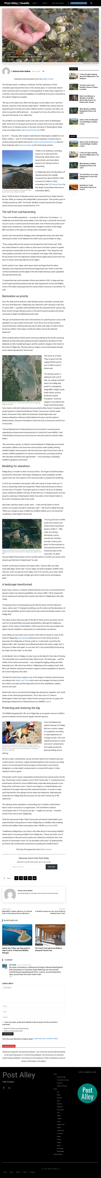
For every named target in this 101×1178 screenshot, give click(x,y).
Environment (10, 52)
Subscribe (51, 867)
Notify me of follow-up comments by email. (16, 1028)
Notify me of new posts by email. (13, 1031)
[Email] (30, 878)
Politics (72, 78)
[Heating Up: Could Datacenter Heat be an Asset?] (73, 187)
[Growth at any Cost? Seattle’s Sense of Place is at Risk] (73, 87)
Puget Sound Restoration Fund (45, 142)
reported (47, 826)
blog (71, 100)
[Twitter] (9, 1088)
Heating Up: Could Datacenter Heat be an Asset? (88, 187)
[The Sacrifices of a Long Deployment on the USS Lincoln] (73, 176)
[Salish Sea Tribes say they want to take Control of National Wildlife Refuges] (17, 935)
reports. (48, 702)
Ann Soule (12, 965)
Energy (71, 189)
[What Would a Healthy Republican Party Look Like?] (73, 111)
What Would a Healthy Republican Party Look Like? (88, 111)
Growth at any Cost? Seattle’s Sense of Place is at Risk (89, 87)
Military (71, 178)
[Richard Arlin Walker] (6, 71)
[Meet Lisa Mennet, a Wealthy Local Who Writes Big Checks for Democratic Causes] (73, 98)
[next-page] (73, 129)
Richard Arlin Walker (22, 71)
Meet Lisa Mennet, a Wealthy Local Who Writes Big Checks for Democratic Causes (88, 99)
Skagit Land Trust (22, 680)
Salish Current (47, 79)
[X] (21, 878)
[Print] (34, 878)
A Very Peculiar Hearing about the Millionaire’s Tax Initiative (89, 76)
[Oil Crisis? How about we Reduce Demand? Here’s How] (50, 935)
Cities (71, 89)
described (22, 638)
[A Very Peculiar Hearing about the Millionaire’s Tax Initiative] (73, 76)
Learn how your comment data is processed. (46, 1038)
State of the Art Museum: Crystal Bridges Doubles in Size (89, 122)
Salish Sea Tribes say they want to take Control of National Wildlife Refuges (16, 950)
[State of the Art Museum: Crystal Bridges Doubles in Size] (73, 121)
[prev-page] (70, 129)
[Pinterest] (25, 878)
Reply (10, 976)
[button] (91, 3)
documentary (26, 145)
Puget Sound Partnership (30, 130)
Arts (71, 123)
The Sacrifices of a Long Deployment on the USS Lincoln (89, 177)
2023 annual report (55, 184)
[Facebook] (16, 878)
